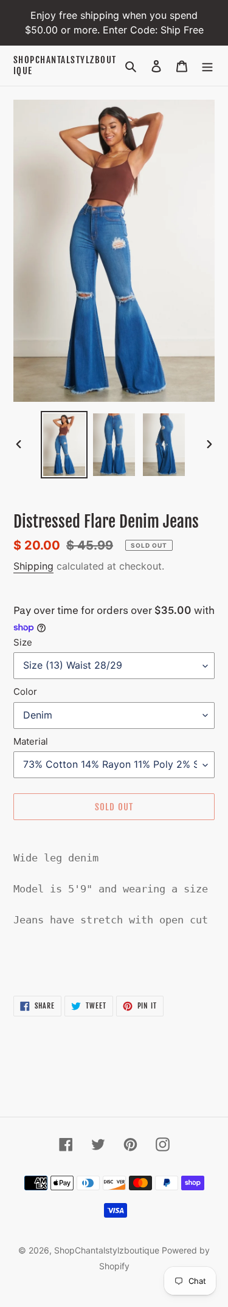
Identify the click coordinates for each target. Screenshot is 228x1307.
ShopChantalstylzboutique (65, 66)
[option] (64, 444)
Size (22, 642)
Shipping (33, 566)
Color (25, 691)
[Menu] (207, 66)
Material (30, 741)
